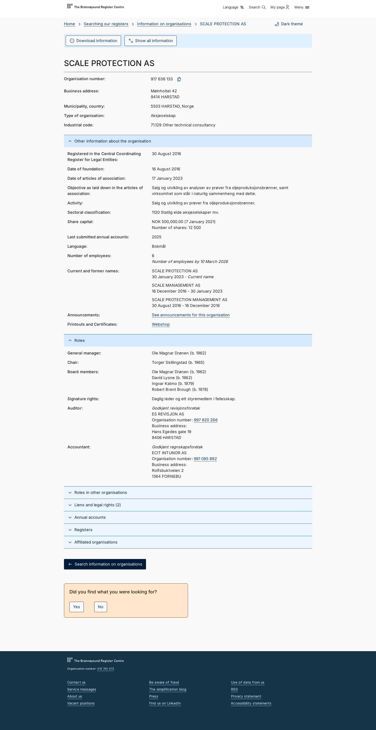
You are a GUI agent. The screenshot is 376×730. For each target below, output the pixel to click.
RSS (234, 689)
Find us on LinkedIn (165, 703)
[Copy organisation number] (179, 79)
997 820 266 (206, 420)
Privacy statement (246, 696)
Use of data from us (247, 682)
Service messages (81, 689)
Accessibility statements (251, 703)
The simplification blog (167, 689)
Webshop (161, 324)
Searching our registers (106, 24)
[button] (234, 7)
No (100, 607)
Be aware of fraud (164, 682)
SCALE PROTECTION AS (223, 24)
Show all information (154, 40)
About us (74, 696)
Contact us (76, 682)
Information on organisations (164, 24)
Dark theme (292, 24)
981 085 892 (205, 458)
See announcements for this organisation (191, 315)
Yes (76, 607)
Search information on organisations (108, 564)
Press (153, 696)
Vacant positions (81, 703)
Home (69, 24)
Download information (96, 40)
